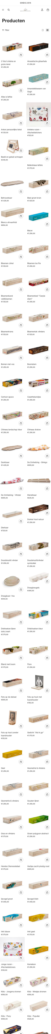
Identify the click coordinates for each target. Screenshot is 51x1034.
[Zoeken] (9, 10)
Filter (7, 30)
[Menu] (3, 10)
